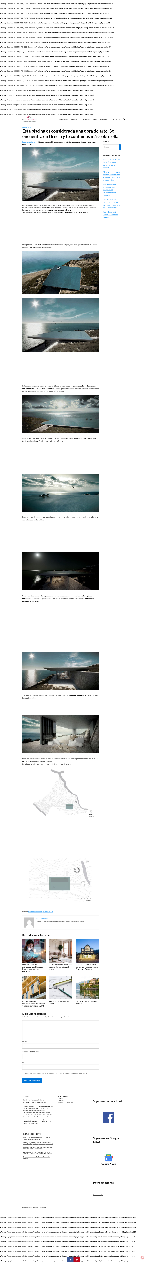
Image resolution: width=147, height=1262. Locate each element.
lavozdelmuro (47, 911)
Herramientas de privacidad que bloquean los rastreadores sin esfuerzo (109, 189)
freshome (32, 911)
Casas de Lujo (98, 1195)
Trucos (94, 119)
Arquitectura (63, 119)
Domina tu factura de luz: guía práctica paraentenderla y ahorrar (37, 1138)
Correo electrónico (30, 1052)
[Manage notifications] (142, 1257)
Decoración (104, 119)
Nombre (25, 1041)
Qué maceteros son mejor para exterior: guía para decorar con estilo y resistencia (37, 1152)
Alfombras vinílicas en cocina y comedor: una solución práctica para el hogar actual (38, 1143)
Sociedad (74, 119)
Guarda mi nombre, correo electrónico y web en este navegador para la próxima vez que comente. (56, 1073)
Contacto (61, 1098)
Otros (115, 119)
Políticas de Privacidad (66, 1102)
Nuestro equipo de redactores (33, 1100)
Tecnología (86, 119)
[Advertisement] (60, 228)
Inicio (24, 142)
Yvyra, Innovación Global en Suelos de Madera (110, 214)
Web (24, 1062)
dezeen (39, 911)
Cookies (61, 1100)
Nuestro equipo (63, 1096)
